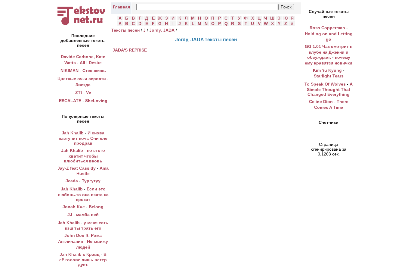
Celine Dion (321, 101)
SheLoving (96, 100)
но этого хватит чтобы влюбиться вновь (84, 155)
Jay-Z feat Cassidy (76, 168)
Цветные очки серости (81, 78)
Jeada (72, 180)
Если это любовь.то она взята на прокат (83, 194)
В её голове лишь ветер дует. (83, 259)
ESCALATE (70, 100)
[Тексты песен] (83, 25)
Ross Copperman (327, 27)
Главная (121, 7)
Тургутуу (91, 180)
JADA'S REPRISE (130, 50)
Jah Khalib (73, 132)
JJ (69, 214)
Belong (96, 206)
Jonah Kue (74, 206)
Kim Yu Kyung (327, 70)
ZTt (78, 92)
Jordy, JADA (162, 30)
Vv (88, 92)
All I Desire (91, 62)
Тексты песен (125, 30)
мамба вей (87, 214)
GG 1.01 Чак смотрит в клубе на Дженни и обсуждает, (329, 52)
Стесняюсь (94, 70)
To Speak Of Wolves (325, 84)
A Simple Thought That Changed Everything (330, 89)
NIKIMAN (69, 70)
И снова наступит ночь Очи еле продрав (83, 138)
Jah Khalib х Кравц (80, 254)
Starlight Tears (329, 76)
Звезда (83, 84)
